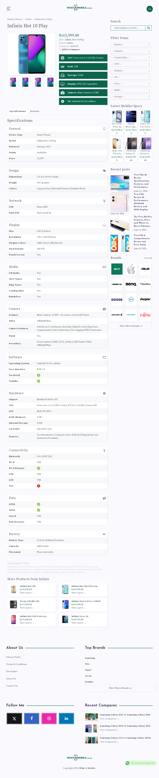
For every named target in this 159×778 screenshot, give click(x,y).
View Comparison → (109, 719)
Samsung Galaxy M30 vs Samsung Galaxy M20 (125, 726)
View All (148, 258)
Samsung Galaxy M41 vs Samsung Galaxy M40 (125, 714)
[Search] (150, 9)
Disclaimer (12, 671)
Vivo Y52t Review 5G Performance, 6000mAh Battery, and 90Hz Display (141, 202)
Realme (89, 681)
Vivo (87, 664)
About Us (11, 678)
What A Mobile (87, 768)
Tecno (88, 676)
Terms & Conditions (16, 664)
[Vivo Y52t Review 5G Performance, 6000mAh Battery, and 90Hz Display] (120, 202)
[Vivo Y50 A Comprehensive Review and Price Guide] (120, 243)
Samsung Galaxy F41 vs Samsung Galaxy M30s (125, 738)
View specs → (27, 592)
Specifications (17, 111)
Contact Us (12, 686)
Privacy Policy (13, 657)
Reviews (34, 111)
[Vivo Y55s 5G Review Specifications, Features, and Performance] (120, 182)
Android (74, 46)
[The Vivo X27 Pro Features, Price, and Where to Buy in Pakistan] (120, 224)
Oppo (88, 670)
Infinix (44, 579)
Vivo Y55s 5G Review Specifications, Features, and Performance (142, 181)
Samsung (90, 658)
